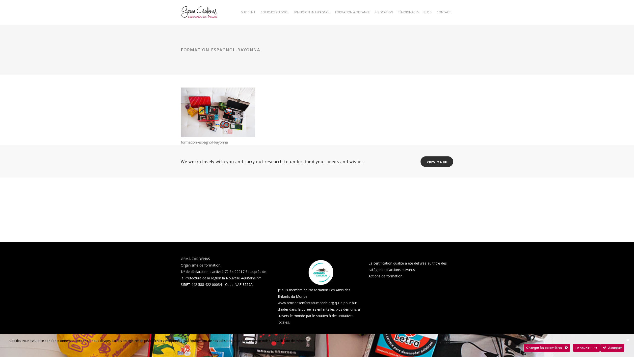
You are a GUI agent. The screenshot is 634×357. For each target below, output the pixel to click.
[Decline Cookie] (627, 339)
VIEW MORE (437, 161)
